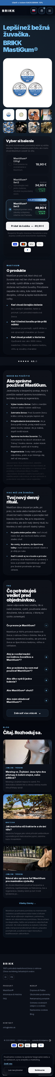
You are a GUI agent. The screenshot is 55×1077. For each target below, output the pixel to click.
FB (12, 977)
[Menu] (49, 11)
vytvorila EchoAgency (40, 1040)
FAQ (5, 998)
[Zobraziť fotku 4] (46, 114)
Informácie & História (12, 994)
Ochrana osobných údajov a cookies (38, 1004)
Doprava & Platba (37, 990)
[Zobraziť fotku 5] (8, 127)
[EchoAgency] (50, 1040)
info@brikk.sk (9, 1027)
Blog (32, 1014)
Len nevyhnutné (15, 1070)
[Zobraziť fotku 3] (33, 114)
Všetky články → (27, 903)
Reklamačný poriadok (40, 998)
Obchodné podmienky (40, 994)
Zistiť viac (8, 1064)
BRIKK (8, 10)
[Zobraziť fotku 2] (21, 114)
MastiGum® (8, 990)
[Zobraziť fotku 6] (21, 127)
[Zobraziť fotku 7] (33, 127)
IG (5, 977)
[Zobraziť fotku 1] (8, 114)
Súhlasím (40, 1070)
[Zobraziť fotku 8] (46, 127)
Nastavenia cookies (39, 1010)
